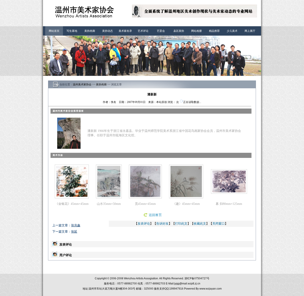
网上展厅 (250, 30)
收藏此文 (200, 223)
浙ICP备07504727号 (196, 278)
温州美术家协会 (82, 84)
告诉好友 (162, 223)
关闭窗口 (218, 223)
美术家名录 (125, 30)
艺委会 (161, 30)
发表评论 (144, 223)
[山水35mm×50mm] (108, 196)
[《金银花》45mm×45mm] (71, 196)
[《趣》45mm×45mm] (186, 196)
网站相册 (196, 30)
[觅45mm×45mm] (145, 196)
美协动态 (107, 30)
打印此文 (181, 223)
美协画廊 (89, 30)
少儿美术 (232, 30)
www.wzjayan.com (210, 288)
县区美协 (178, 30)
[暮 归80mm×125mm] (229, 191)
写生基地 (72, 30)
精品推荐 (214, 30)
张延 (74, 231)
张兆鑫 (75, 225)
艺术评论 (143, 30)
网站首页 (54, 30)
